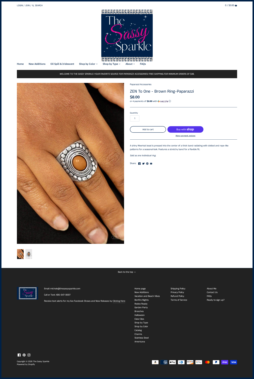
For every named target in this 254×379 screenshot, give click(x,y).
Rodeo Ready (140, 304)
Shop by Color (141, 326)
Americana (139, 341)
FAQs (209, 296)
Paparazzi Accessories (140, 84)
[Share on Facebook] (139, 163)
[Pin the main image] (147, 163)
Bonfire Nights (141, 300)
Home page (140, 288)
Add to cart (148, 129)
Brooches (139, 311)
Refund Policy (177, 296)
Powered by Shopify (26, 364)
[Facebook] (19, 355)
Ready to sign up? (215, 300)
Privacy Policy (177, 292)
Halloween (139, 315)
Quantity (134, 113)
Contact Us (212, 292)
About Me (211, 288)
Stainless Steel (141, 338)
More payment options (185, 136)
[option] (20, 254)
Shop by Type (141, 322)
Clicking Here (119, 301)
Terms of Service (179, 300)
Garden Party (141, 307)
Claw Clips (139, 319)
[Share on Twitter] (143, 163)
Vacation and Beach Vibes (147, 296)
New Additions (141, 292)
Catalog (138, 330)
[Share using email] (151, 163)
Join (27, 5)
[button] (183, 101)
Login (20, 5)
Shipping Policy (178, 288)
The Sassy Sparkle (41, 361)
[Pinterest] (24, 355)
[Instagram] (28, 355)
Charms (138, 334)
